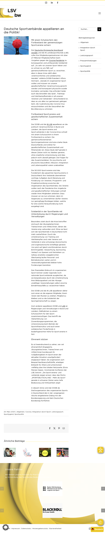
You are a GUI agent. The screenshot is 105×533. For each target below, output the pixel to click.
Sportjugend (9, 414)
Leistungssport (57, 412)
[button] (6, 452)
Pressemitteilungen (88, 61)
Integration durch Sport (41, 412)
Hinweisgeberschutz (40, 528)
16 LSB (49, 124)
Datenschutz (26, 528)
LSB (63, 306)
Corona (28, 412)
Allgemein (20, 412)
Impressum (16, 528)
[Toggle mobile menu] (99, 13)
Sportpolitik (19, 414)
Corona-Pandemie (56, 60)
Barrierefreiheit (55, 528)
